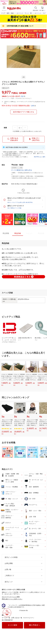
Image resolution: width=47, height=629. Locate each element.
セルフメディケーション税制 (11, 597)
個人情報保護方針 (7, 620)
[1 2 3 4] (20, 128)
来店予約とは (37, 156)
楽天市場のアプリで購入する (23, 112)
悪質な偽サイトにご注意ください (12, 599)
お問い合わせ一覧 (16, 618)
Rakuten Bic (14, 8)
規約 (44, 156)
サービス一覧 (6, 618)
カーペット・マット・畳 (24, 13)
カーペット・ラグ (40, 13)
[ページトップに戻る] (44, 621)
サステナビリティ (28, 618)
